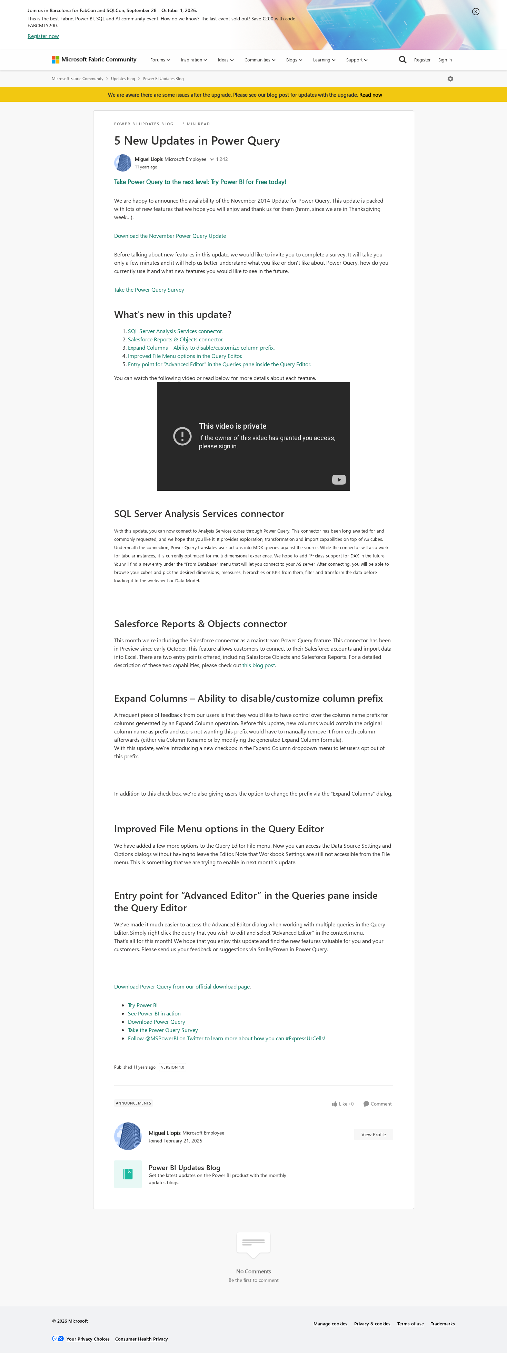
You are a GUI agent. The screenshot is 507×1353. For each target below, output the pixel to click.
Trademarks (443, 1323)
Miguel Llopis (149, 159)
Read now (370, 94)
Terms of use (410, 1323)
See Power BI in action (154, 1013)
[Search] (403, 60)
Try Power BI (143, 1005)
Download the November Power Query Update (170, 235)
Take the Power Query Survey (149, 289)
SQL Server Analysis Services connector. (175, 330)
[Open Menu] (450, 79)
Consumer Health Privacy (141, 1339)
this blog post (258, 665)
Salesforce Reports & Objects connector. (175, 339)
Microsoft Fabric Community (77, 78)
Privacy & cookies (372, 1323)
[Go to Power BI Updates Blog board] (128, 1174)
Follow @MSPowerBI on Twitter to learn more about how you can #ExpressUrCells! (227, 1038)
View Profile (373, 1134)
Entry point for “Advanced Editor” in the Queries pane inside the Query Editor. (219, 364)
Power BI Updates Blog (163, 78)
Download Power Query (156, 1021)
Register (422, 59)
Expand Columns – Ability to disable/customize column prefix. (201, 347)
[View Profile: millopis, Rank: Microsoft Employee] (122, 163)
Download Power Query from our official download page (182, 986)
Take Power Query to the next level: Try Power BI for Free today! (200, 181)
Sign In (445, 59)
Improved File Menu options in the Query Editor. (185, 355)
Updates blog (123, 78)
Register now (43, 35)
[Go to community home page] (94, 60)
